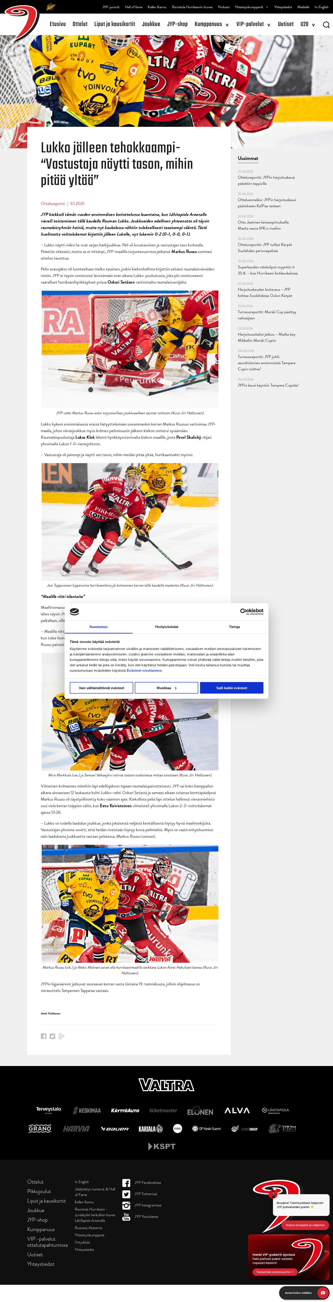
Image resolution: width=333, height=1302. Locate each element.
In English (321, 7)
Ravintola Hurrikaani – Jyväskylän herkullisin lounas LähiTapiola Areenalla (95, 1214)
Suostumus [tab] (98, 627)
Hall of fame (133, 7)
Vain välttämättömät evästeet (101, 688)
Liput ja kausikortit (114, 24)
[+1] (61, 1038)
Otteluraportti (53, 203)
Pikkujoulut (39, 1191)
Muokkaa (164, 688)
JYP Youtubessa (146, 1216)
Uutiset (286, 24)
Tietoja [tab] (234, 627)
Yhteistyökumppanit (249, 7)
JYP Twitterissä (145, 1194)
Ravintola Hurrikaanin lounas (192, 7)
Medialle (303, 7)
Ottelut (80, 24)
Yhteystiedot (283, 7)
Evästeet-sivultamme (144, 670)
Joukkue (151, 24)
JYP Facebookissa (147, 1182)
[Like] (43, 1037)
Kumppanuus (208, 24)
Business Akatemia (88, 1228)
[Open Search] (326, 26)
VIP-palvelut (250, 24)
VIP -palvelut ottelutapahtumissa (47, 1242)
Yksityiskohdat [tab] (166, 627)
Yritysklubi (82, 1242)
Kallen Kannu (157, 7)
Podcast (223, 7)
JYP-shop (177, 24)
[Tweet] (52, 1037)
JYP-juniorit (110, 7)
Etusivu (58, 24)
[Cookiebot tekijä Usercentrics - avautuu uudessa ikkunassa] (243, 611)
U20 (305, 24)
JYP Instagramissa (147, 1205)
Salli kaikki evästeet (231, 688)
